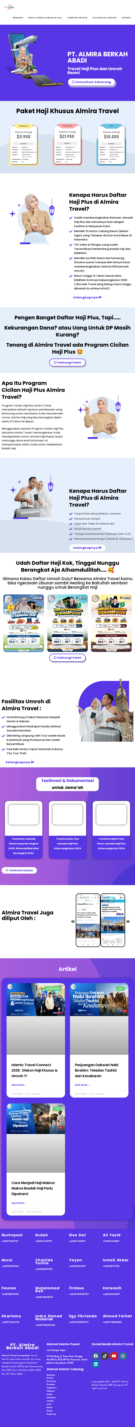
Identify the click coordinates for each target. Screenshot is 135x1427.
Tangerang (51, 1414)
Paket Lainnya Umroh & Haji (45, 17)
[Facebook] (96, 1356)
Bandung (51, 1374)
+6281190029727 (79, 1294)
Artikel (126, 17)
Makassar (51, 1390)
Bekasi (49, 1407)
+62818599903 (43, 1269)
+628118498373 (44, 1297)
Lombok (50, 1400)
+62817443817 (77, 1241)
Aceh (49, 1404)
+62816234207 (111, 1294)
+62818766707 (77, 1266)
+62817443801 (111, 1241)
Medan (50, 1394)
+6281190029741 (79, 1322)
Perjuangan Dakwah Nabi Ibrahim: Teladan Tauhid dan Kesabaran (96, 1070)
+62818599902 (10, 1294)
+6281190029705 (45, 1325)
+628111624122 (10, 1322)
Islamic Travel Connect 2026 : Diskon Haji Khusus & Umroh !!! (35, 1070)
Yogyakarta (51, 1387)
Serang (50, 1377)
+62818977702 (111, 1266)
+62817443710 (10, 1241)
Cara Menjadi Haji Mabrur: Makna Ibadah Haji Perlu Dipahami (33, 1188)
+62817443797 (43, 1241)
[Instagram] (123, 1356)
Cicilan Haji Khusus (104, 17)
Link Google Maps (56, 1350)
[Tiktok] (105, 1356)
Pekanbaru (51, 1397)
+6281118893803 (112, 1322)
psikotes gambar (115, 1372)
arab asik (97, 1372)
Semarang (51, 1381)
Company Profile (77, 17)
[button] (73, 922)
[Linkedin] (96, 1364)
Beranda (18, 17)
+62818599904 (10, 1266)
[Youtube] (114, 1356)
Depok (50, 1410)
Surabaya (51, 1384)
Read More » (19, 1085)
